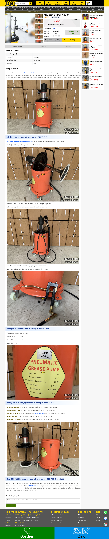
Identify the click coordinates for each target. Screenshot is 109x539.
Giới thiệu (98, 515)
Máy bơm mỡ (13, 11)
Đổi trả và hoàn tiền (56, 522)
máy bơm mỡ (39, 413)
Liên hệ (98, 517)
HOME (7, 11)
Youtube (81, 517)
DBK (54, 28)
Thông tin (43, 46)
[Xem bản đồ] (105, 524)
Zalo (80, 522)
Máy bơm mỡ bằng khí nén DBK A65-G (19, 141)
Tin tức (98, 520)
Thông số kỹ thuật (17, 46)
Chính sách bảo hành (56, 517)
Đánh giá (69, 46)
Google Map (82, 520)
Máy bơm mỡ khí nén (22, 11)
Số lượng (46, 36)
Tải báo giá (77, 20)
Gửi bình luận (11, 505)
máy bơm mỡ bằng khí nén (32, 73)
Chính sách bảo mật (56, 520)
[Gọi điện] (105, 512)
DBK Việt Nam (33, 486)
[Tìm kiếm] (30, 3)
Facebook (82, 515)
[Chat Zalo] (105, 518)
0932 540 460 (73, 32)
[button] (32, 28)
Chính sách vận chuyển (57, 515)
